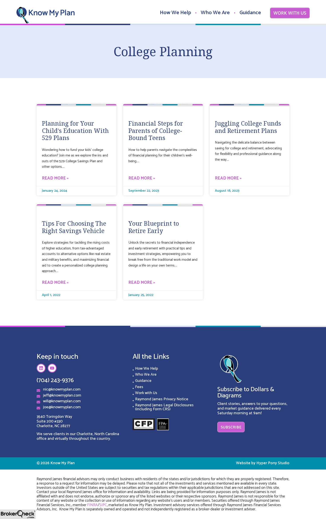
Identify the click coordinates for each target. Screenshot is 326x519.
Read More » (55, 178)
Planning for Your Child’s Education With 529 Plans (75, 131)
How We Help (175, 12)
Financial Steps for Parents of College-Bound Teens (155, 131)
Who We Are (215, 12)
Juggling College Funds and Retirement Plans (248, 127)
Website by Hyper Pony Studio (262, 463)
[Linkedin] (41, 368)
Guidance (250, 12)
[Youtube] (52, 368)
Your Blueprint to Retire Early (153, 227)
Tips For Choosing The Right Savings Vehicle (74, 227)
